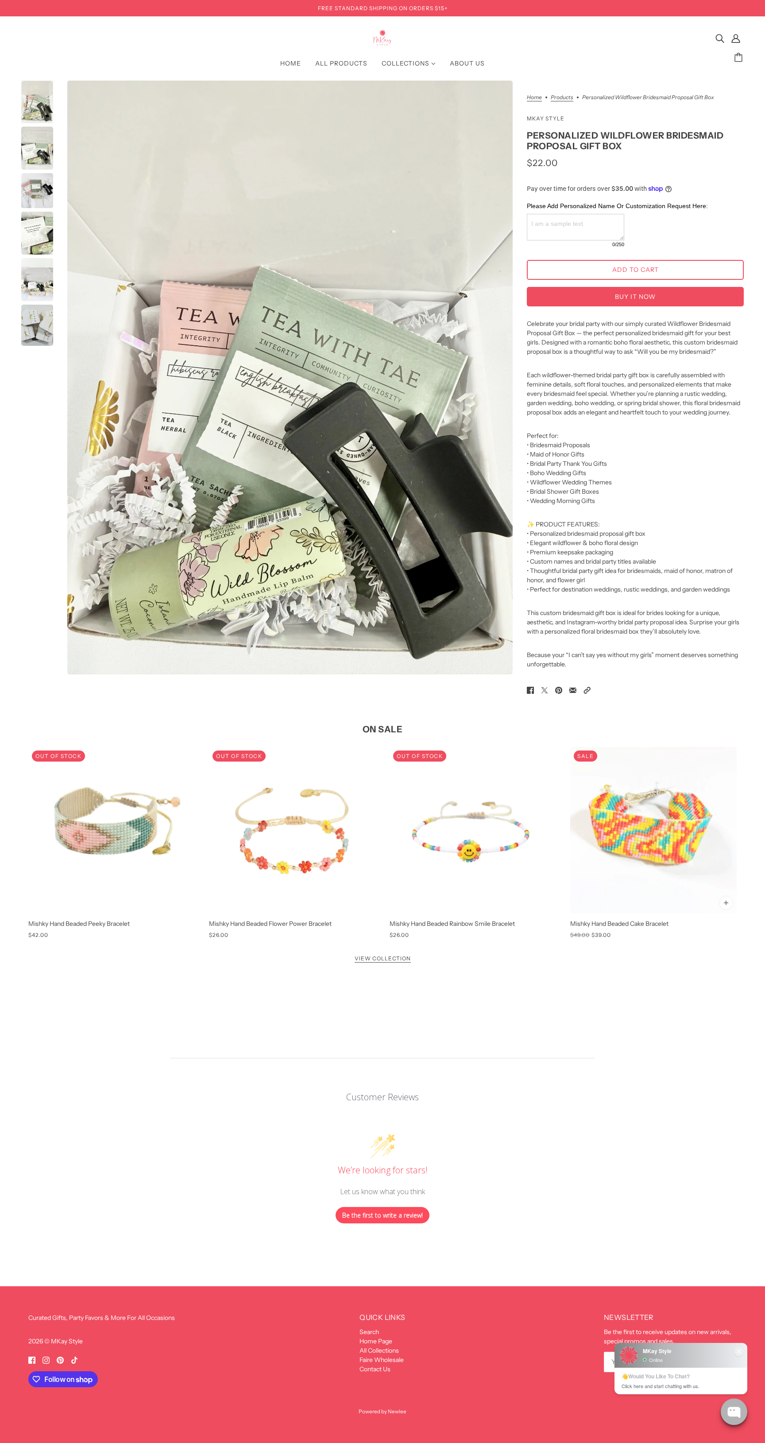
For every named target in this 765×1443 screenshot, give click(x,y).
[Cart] (740, 58)
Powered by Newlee (382, 1411)
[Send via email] (573, 689)
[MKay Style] (383, 43)
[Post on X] (544, 689)
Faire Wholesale (381, 1360)
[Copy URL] (587, 689)
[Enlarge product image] (290, 377)
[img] (720, 38)
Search (369, 1332)
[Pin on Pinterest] (559, 689)
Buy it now (635, 297)
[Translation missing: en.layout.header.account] (736, 38)
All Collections (379, 1350)
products (562, 98)
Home (534, 98)
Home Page (375, 1341)
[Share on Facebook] (530, 689)
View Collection (383, 959)
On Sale (383, 729)
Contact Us (374, 1369)
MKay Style (545, 118)
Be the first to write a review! (382, 1215)
